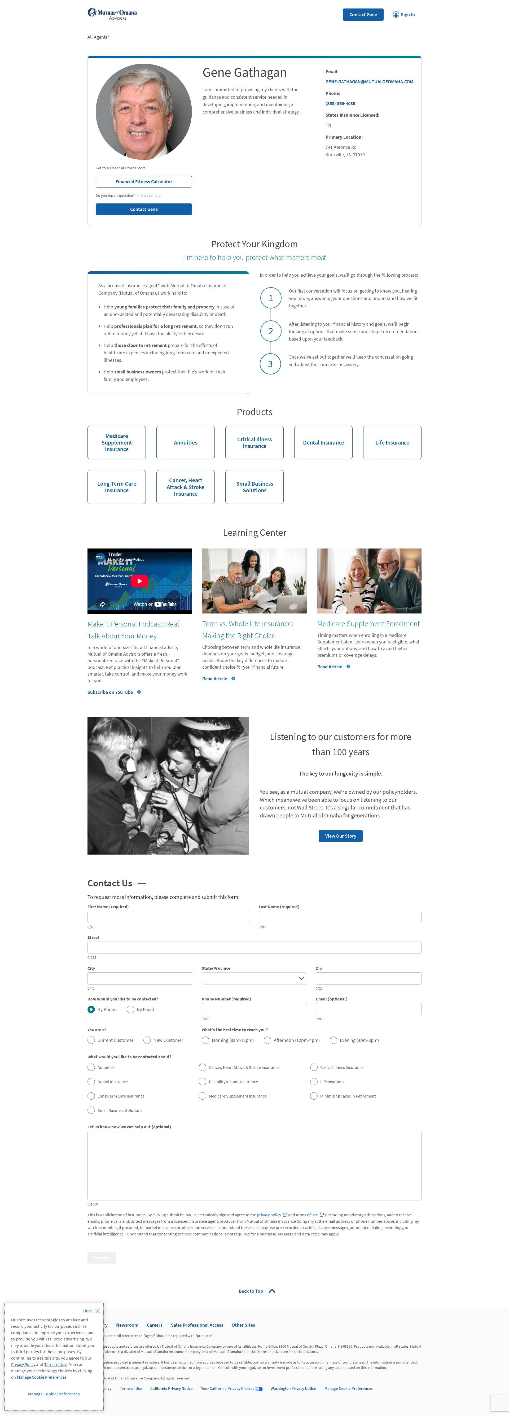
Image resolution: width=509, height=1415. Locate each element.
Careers (155, 1325)
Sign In (404, 13)
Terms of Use (131, 1388)
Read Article (214, 679)
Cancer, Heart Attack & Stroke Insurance (180, 483)
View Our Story (337, 834)
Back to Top (251, 1291)
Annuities (176, 436)
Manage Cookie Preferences (348, 1388)
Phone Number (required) (226, 999)
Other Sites (243, 1325)
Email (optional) (332, 999)
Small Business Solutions (249, 482)
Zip (319, 968)
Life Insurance (386, 436)
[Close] (93, 1309)
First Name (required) (108, 906)
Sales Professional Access (197, 1325)
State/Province (216, 968)
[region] (54, 1357)
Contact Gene (363, 14)
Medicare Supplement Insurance (109, 439)
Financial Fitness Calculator (134, 180)
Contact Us (114, 882)
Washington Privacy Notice (293, 1388)
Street (93, 937)
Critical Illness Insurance (248, 438)
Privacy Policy (23, 1364)
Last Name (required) (279, 906)
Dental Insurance (319, 436)
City (91, 968)
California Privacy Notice (171, 1388)
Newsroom (127, 1325)
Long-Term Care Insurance (111, 482)
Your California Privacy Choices (227, 1388)
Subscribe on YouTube (110, 692)
